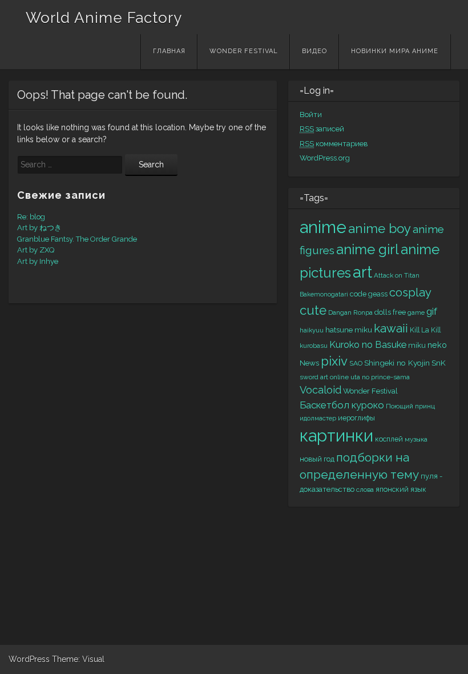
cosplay (410, 292)
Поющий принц (410, 406)
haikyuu (312, 330)
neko (437, 345)
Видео (314, 51)
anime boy (379, 228)
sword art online (324, 377)
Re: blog (31, 216)
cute (313, 310)
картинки (336, 436)
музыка (416, 439)
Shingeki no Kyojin (397, 362)
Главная (169, 51)
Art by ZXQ (35, 250)
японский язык (401, 489)
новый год (317, 459)
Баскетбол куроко (342, 405)
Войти (311, 114)
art (362, 272)
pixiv (334, 361)
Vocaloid (320, 390)
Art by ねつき (39, 227)
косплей (389, 439)
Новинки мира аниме (394, 51)
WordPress (29, 659)
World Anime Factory (104, 17)
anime (323, 227)
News (309, 362)
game (416, 312)
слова (365, 490)
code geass (369, 294)
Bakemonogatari (324, 294)
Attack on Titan (396, 275)
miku (417, 345)
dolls (382, 312)
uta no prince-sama (380, 377)
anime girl (367, 249)
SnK (438, 362)
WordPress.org (325, 158)
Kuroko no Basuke (367, 344)
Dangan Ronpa (350, 312)
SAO (355, 363)
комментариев (334, 143)
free (399, 312)
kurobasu (314, 346)
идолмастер (318, 418)
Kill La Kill (425, 330)
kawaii (391, 328)
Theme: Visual (78, 659)
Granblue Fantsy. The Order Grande (77, 239)
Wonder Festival (243, 51)
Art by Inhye (37, 261)
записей (322, 129)
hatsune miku (348, 329)
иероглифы (356, 418)
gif (431, 311)
